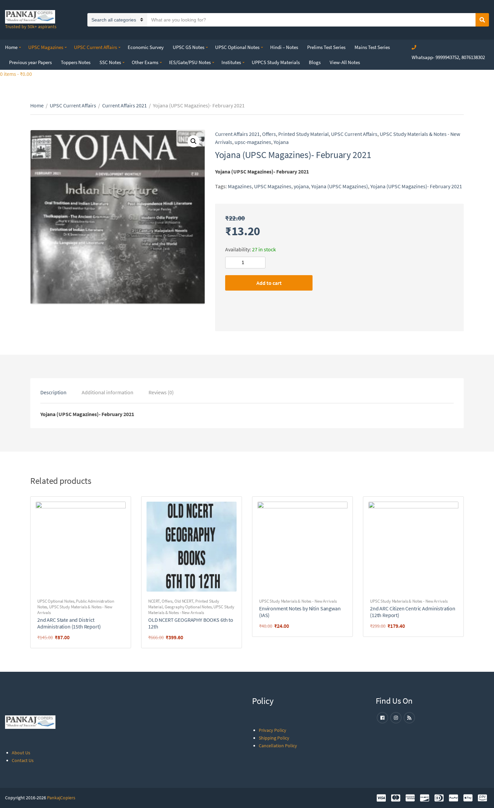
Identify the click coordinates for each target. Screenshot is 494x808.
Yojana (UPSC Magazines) (339, 186)
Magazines (240, 186)
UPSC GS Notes (188, 47)
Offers (269, 134)
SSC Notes (110, 62)
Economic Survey (146, 47)
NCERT (154, 601)
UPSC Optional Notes (237, 47)
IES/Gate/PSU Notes (190, 62)
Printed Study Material (303, 134)
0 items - (16, 73)
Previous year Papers (30, 62)
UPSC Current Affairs (95, 47)
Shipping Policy (274, 738)
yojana (301, 186)
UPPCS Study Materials (276, 62)
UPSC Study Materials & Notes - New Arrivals (191, 609)
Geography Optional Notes (188, 607)
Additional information (107, 392)
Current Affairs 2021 (124, 105)
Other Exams (145, 62)
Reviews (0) (161, 392)
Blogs (315, 62)
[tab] (53, 392)
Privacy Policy (272, 730)
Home (11, 47)
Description (53, 392)
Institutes (231, 62)
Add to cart (269, 283)
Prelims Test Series (326, 47)
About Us (21, 753)
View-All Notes (345, 62)
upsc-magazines (253, 142)
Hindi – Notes (284, 47)
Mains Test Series (372, 47)
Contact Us (23, 760)
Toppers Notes (75, 62)
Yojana (281, 142)
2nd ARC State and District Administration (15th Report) (69, 623)
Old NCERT (183, 601)
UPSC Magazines (45, 47)
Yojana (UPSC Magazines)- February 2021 (416, 186)
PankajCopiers (61, 798)
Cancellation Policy (278, 746)
